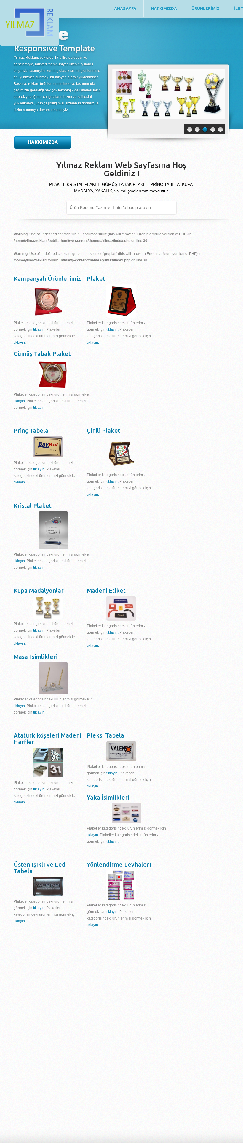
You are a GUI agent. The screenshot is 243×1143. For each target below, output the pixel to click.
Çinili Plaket (103, 430)
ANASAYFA (125, 8)
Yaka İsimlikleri (108, 797)
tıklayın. (39, 329)
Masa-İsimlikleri (35, 656)
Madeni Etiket (106, 590)
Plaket (96, 278)
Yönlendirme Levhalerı (119, 864)
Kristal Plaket (33, 505)
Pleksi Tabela (105, 735)
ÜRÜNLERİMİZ (205, 8)
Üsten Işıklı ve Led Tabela (39, 867)
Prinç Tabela (31, 430)
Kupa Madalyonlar (39, 590)
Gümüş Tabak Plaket (42, 353)
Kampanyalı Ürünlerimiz (47, 278)
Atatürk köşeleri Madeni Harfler (47, 738)
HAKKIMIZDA (164, 8)
